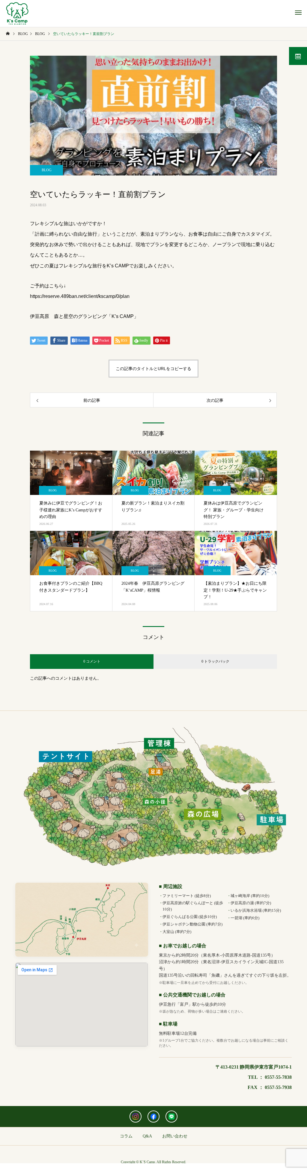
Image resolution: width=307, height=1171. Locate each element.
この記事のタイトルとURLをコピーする (153, 368)
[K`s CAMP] (17, 13)
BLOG (47, 170)
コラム (126, 1136)
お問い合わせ (174, 1136)
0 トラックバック (215, 661)
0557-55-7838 (278, 1077)
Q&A (147, 1136)
